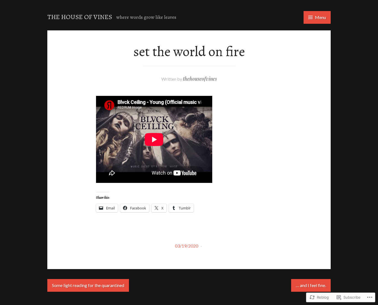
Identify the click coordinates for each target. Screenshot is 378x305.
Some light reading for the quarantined (88, 285)
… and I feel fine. (311, 285)
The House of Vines (79, 16)
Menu (320, 17)
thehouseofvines (200, 78)
